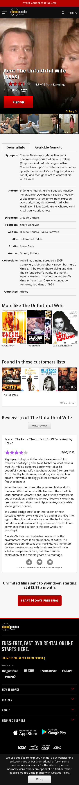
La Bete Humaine (62, 345)
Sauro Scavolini (50, 232)
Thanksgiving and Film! (59, 268)
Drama (24, 253)
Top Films (25, 260)
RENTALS (7, 700)
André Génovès (29, 225)
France (24, 292)
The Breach (33, 345)
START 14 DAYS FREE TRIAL (39, 600)
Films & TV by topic (32, 268)
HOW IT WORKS (10, 689)
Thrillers (34, 253)
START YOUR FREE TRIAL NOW (39, 3)
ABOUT (6, 710)
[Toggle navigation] (6, 11)
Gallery (70, 111)
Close (39, 779)
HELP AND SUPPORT (13, 720)
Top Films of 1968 (43, 284)
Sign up (18, 102)
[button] (62, 13)
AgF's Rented (11, 394)
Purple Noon (8, 345)
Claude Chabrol (30, 232)
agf (73, 403)
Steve (9, 443)
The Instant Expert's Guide (36, 272)
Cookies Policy (60, 773)
